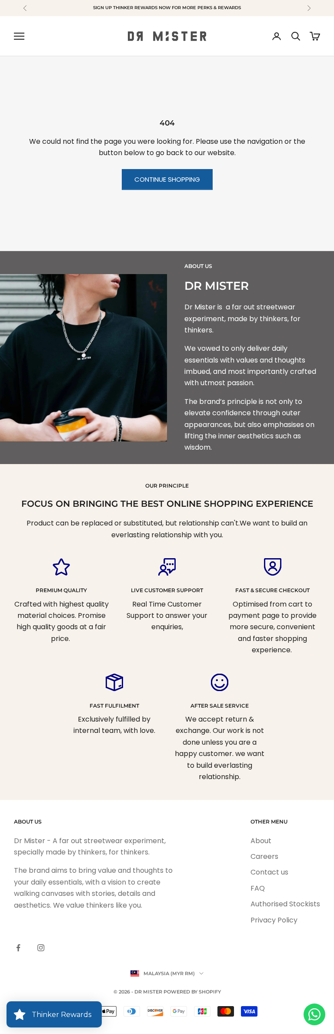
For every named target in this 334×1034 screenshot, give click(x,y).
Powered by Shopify (192, 992)
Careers (264, 856)
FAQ (257, 888)
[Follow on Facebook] (18, 947)
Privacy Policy (273, 920)
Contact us (269, 872)
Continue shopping (167, 179)
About (260, 841)
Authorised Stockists (285, 904)
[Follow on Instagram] (41, 947)
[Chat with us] (314, 1014)
